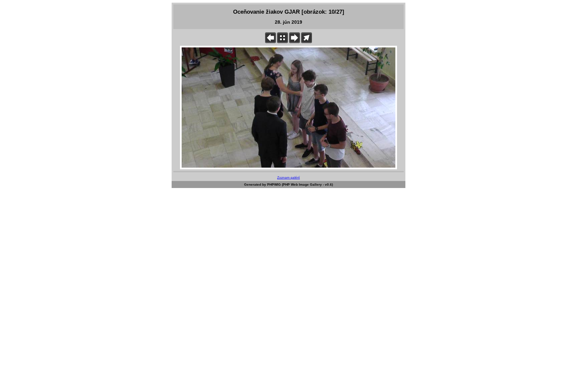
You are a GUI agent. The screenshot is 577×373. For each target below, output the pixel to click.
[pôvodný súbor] (306, 41)
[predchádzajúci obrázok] (270, 41)
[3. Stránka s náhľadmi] (282, 41)
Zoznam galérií (288, 177)
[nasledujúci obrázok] (294, 41)
